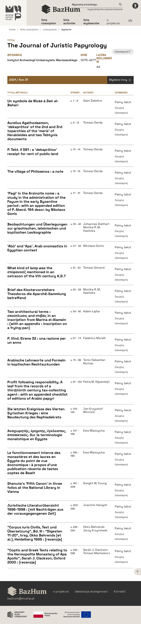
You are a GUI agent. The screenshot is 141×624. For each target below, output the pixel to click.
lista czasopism (29, 29)
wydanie (66, 29)
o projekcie (113, 21)
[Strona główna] (60, 9)
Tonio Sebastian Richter (94, 361)
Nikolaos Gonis (93, 246)
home (12, 29)
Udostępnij (121, 112)
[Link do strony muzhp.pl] (13, 13)
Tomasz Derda (92, 122)
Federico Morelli (94, 338)
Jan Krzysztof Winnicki (93, 410)
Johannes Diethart (96, 224)
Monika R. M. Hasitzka (91, 229)
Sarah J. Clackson (95, 550)
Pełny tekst (123, 102)
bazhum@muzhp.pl (20, 598)
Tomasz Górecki (94, 267)
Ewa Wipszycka (94, 430)
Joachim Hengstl (95, 505)
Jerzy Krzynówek (95, 530)
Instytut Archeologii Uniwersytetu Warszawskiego (42, 60)
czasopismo (50, 29)
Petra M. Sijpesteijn (96, 381)
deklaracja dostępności (91, 591)
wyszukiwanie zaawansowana (105, 9)
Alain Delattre (92, 100)
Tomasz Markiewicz (96, 553)
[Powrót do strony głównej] (27, 592)
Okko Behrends (93, 527)
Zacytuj (119, 107)
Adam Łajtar (91, 311)
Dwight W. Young (95, 483)
